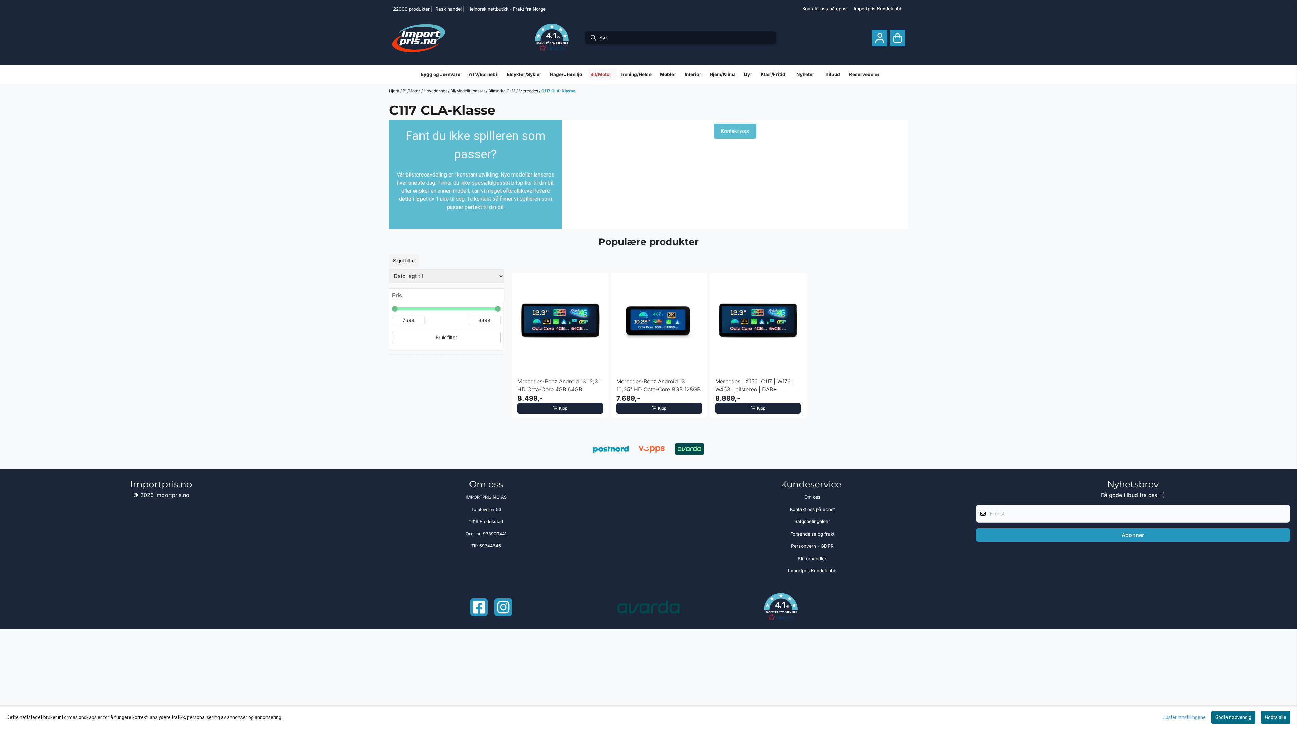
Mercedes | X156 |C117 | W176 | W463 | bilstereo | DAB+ (754, 385)
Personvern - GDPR (812, 546)
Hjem (394, 90)
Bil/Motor (412, 90)
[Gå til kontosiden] (879, 38)
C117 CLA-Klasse (558, 90)
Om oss (812, 497)
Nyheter (805, 74)
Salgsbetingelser (812, 521)
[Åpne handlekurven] (897, 38)
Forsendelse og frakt (812, 534)
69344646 (490, 545)
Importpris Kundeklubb (878, 8)
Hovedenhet (436, 90)
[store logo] (419, 38)
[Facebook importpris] (479, 607)
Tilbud (832, 74)
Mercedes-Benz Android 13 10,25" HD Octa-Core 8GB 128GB (658, 385)
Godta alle (1275, 717)
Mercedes (529, 90)
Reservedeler (864, 74)
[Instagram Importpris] (503, 607)
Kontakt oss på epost (825, 8)
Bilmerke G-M (502, 90)
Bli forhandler (812, 558)
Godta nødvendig (1233, 717)
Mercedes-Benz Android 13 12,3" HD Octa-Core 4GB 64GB (559, 385)
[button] (552, 38)
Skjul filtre (404, 260)
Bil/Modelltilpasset (468, 90)
